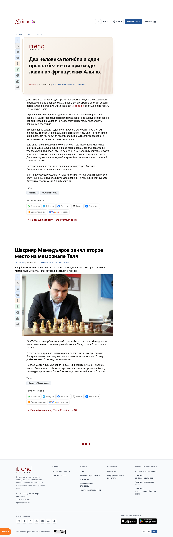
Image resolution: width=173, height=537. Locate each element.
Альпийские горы (49, 193)
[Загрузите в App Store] (129, 521)
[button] (17, 40)
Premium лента (59, 475)
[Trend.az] (25, 22)
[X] (30, 521)
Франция (32, 193)
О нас (82, 471)
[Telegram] (42, 521)
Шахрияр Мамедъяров (39, 383)
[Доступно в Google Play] (148, 521)
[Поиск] (98, 21)
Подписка (111, 471)
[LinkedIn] (48, 521)
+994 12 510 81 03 (23, 500)
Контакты (84, 479)
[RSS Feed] (54, 521)
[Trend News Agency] (23, 469)
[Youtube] (36, 521)
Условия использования (146, 471)
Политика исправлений (90, 490)
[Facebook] (24, 521)
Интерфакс (78, 105)
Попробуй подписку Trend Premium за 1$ (53, 219)
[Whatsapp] (18, 521)
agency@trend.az (22, 503)
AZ (149, 531)
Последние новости (61, 471)
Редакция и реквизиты (90, 475)
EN (144, 531)
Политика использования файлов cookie (145, 491)
